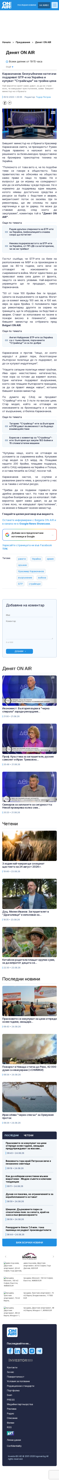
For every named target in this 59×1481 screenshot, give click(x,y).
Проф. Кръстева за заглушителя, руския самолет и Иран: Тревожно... (28, 758)
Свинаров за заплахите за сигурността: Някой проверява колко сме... (27, 806)
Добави (19, 651)
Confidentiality (14, 1446)
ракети (22, 558)
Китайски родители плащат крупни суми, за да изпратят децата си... (28, 961)
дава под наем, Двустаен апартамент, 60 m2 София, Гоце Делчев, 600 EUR (37, 1265)
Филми (10, 1423)
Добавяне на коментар (25, 605)
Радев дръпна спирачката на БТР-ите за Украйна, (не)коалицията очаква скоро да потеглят (31, 232)
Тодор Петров (43, 97)
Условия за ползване (18, 1381)
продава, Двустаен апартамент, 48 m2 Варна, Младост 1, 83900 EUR (38, 1309)
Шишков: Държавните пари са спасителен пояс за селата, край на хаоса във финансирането (27, 1212)
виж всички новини (29, 1242)
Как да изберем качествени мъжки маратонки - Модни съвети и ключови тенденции (28, 1179)
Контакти (12, 1367)
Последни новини (26, 5)
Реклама (11, 1409)
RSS (9, 1427)
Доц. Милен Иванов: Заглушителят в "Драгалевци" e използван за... (25, 913)
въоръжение (25, 577)
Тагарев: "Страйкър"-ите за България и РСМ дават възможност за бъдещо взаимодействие (31, 426)
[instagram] (32, 1351)
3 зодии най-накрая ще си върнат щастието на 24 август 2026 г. (23, 865)
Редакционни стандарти (20, 1386)
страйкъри (35, 583)
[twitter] (24, 1351)
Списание (12, 1418)
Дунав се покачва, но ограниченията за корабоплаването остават (29, 1195)
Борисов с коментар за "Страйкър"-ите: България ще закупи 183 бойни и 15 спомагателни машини (31, 440)
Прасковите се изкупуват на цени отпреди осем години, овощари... (29, 1020)
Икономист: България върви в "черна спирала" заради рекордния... (25, 710)
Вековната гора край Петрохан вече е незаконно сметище (28, 1162)
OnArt (10, 1433)
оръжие (22, 565)
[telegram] (39, 1351)
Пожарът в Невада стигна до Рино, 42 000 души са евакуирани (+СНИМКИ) (29, 1068)
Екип (9, 1395)
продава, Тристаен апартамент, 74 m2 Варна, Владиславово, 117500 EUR (38, 1295)
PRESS (11, 1400)
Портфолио (13, 1390)
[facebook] (10, 1351)
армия (50, 558)
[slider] (27, 136)
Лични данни (14, 1440)
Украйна (36, 558)
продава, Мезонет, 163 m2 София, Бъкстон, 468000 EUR (38, 1279)
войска (42, 577)
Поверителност (15, 1377)
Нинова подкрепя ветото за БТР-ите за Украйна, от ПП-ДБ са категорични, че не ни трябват (31, 246)
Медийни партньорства (20, 1404)
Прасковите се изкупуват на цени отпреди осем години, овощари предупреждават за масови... (26, 1146)
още (9, 66)
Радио (10, 1413)
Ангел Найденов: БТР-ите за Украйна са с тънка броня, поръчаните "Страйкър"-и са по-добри (31, 340)
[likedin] (17, 1351)
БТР (20, 583)
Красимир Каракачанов (31, 571)
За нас (10, 1372)
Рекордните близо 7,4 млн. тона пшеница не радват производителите (28, 1228)
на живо (44, 5)
